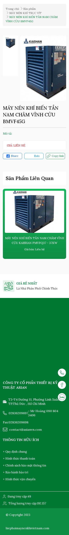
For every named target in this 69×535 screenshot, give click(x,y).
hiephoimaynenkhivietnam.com (27, 528)
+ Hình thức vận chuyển (19, 479)
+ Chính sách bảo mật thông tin (24, 465)
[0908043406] (62, 397)
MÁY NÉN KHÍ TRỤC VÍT (25, 13)
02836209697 (18, 413)
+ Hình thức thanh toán (19, 458)
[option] (10, 42)
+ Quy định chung (15, 451)
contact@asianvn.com (25, 429)
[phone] (62, 372)
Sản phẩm (29, 9)
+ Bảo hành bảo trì (15, 472)
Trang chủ (12, 9)
